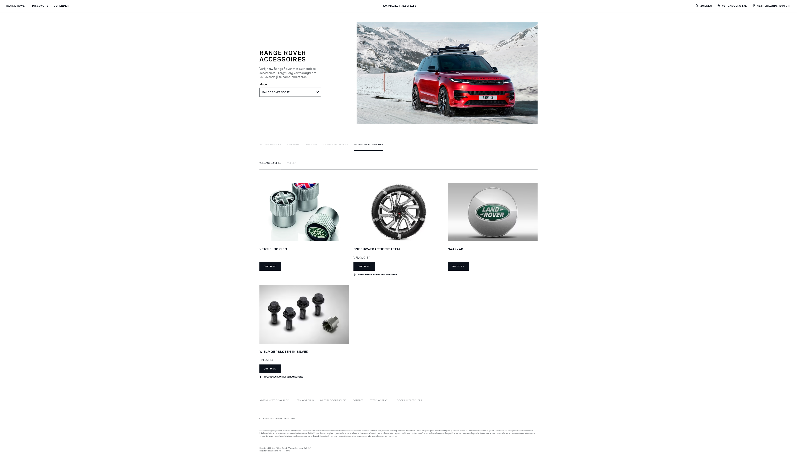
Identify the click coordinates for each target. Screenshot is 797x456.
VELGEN (291, 162)
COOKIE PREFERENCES (409, 400)
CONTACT (358, 400)
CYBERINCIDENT (378, 400)
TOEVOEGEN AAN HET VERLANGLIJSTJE (377, 274)
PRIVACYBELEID (305, 400)
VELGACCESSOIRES (270, 162)
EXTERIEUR (293, 144)
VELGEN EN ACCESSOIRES (368, 144)
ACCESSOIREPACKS (270, 144)
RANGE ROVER (16, 6)
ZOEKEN (706, 6)
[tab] (270, 144)
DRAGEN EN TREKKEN (335, 144)
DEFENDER (61, 6)
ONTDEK (270, 266)
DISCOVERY (40, 6)
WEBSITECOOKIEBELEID (333, 400)
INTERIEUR (311, 144)
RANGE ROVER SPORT (276, 92)
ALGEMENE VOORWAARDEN (275, 400)
